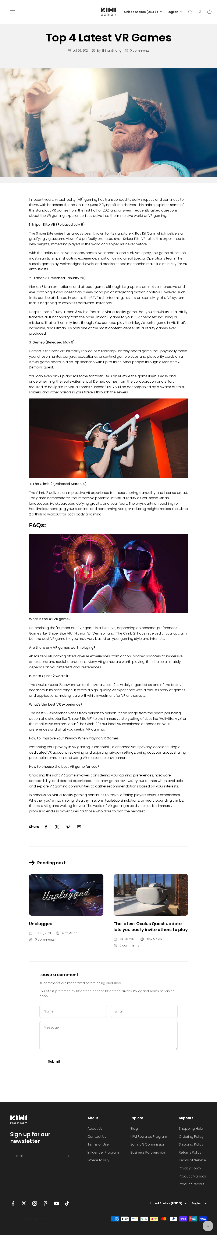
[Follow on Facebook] (13, 1203)
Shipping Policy (191, 1144)
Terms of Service (162, 991)
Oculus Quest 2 (48, 684)
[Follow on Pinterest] (45, 1203)
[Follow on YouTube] (56, 1203)
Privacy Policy (131, 991)
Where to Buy (98, 1160)
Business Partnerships (148, 1152)
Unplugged (41, 924)
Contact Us (97, 1136)
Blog (134, 1128)
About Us (95, 1128)
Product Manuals (193, 1176)
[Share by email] (79, 827)
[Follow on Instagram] (35, 1203)
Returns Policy (190, 1152)
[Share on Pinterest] (68, 827)
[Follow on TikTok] (67, 1203)
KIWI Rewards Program (149, 1136)
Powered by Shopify (56, 1219)
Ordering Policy (191, 1136)
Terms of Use (98, 1144)
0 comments (140, 50)
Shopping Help (191, 1128)
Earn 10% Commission (148, 1144)
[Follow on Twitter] (24, 1203)
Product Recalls (191, 1184)
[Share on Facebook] (46, 827)
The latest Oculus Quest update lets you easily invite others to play (151, 927)
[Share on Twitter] (57, 827)
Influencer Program (103, 1152)
